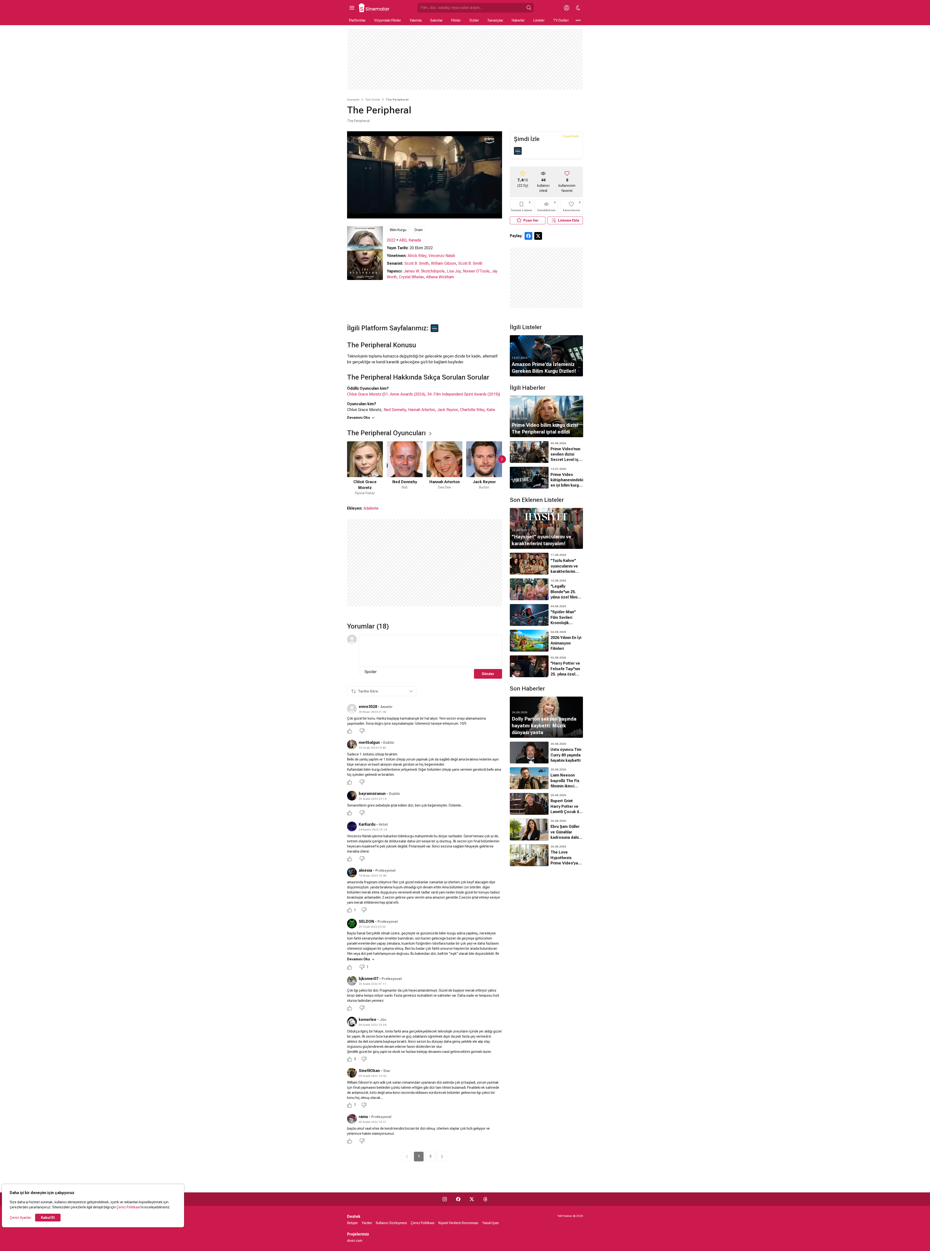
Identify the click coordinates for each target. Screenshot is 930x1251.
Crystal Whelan (411, 277)
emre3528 (368, 706)
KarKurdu (367, 824)
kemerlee (367, 1019)
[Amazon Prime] (518, 151)
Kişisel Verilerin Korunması (458, 1223)
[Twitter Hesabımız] (472, 1199)
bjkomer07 (368, 978)
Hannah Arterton (421, 409)
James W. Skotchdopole (424, 271)
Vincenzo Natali (441, 255)
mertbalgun (369, 742)
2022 (391, 240)
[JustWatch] (571, 136)
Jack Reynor (447, 409)
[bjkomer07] (352, 981)
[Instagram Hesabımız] (445, 1199)
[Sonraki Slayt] (502, 459)
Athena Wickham (440, 277)
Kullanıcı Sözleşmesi (391, 1223)
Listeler (539, 20)
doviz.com (354, 1241)
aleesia (365, 870)
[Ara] (529, 8)
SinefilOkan (369, 1070)
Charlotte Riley (472, 409)
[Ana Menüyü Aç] (352, 8)
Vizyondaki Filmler (387, 20)
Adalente (371, 508)
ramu (363, 1116)
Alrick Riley (417, 255)
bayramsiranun (372, 793)
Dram (419, 230)
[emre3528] (352, 709)
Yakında (416, 20)
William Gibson (443, 263)
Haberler (518, 20)
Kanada (415, 240)
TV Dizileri (561, 20)
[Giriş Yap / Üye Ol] (566, 8)
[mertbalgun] (352, 744)
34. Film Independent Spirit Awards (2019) (463, 394)
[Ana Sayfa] (374, 8)
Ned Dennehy (395, 409)
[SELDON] (352, 923)
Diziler (474, 20)
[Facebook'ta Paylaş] (528, 236)
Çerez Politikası (128, 1207)
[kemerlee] (352, 1021)
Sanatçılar (495, 20)
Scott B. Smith (416, 263)
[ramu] (352, 1119)
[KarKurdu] (352, 826)
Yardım (367, 1223)
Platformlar (357, 20)
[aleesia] (352, 872)
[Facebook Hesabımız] (458, 1199)
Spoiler (370, 671)
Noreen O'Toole (476, 271)
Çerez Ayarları (20, 1218)
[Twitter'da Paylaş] (538, 236)
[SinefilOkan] (352, 1073)
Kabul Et (48, 1218)
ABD (402, 240)
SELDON (366, 921)
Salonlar (436, 20)
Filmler (456, 20)
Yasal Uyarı (490, 1223)
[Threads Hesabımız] (485, 1199)
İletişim (352, 1223)
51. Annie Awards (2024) (404, 394)
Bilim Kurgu (398, 230)
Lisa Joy (454, 271)
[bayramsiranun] (352, 795)
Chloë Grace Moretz (364, 394)
